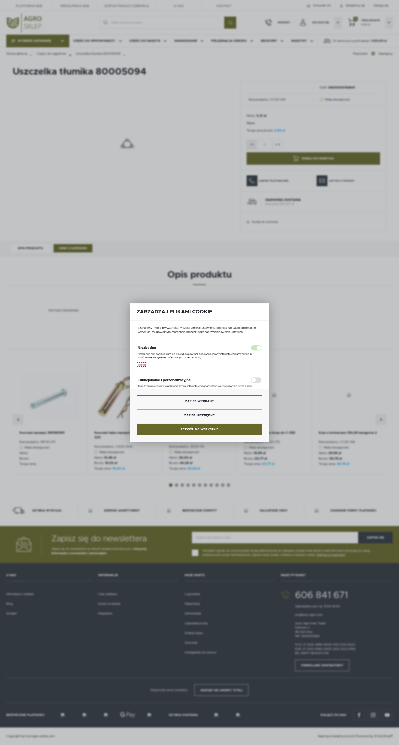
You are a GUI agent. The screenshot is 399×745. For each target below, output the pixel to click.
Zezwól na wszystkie (199, 429)
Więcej (142, 364)
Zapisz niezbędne (199, 415)
